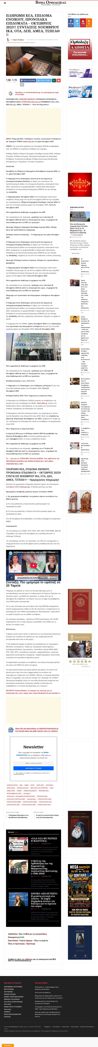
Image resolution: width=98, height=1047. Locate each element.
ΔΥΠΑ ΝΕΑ (49, 785)
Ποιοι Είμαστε (56, 1026)
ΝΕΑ (27, 934)
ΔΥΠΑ (32, 785)
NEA (21, 785)
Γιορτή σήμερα (25, 940)
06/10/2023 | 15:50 (32, 39)
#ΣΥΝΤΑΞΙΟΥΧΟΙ (12, 785)
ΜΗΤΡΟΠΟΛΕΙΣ (9, 989)
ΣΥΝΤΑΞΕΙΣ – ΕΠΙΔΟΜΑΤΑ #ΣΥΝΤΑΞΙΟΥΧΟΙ (21, 796)
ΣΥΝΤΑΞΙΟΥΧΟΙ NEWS (14, 802)
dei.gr (13, 105)
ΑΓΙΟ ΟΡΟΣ (7, 1004)
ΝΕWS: (8, 139)
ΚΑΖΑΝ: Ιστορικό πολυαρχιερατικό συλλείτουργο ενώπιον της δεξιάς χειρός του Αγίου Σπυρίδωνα (87, 411)
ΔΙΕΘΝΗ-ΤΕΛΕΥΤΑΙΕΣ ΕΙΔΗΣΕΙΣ (13, 997)
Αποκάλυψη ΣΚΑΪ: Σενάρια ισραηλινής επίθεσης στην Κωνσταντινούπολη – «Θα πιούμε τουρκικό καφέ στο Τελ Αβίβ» (88, 359)
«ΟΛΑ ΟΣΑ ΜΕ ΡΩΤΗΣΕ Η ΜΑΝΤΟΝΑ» (44, 839)
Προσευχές (7, 1009)
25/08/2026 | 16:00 (46, 909)
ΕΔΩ (22, 937)
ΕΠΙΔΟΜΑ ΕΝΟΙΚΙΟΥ (27, 99)
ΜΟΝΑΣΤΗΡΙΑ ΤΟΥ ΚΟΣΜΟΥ (13, 1007)
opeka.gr (27, 141)
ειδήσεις (29, 959)
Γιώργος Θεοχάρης (18, 39)
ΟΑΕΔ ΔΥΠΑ (11, 790)
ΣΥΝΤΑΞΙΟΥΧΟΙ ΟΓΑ (44, 804)
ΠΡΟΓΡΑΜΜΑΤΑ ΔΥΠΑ (14, 793)
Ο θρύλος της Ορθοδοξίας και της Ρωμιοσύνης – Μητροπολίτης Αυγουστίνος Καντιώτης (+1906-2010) (44, 867)
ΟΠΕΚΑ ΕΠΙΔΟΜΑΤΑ (30, 790)
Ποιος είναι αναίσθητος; (43, 992)
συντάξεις (27, 793)
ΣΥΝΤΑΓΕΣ (7, 1017)
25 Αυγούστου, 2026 (76, 237)
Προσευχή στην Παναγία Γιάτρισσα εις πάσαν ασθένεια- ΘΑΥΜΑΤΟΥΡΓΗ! (87, 465)
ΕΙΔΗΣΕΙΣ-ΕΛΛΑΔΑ (29, 42)
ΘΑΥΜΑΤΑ (7, 1012)
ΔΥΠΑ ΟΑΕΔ (11, 788)
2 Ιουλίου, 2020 (86, 474)
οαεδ (51, 788)
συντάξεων (10, 487)
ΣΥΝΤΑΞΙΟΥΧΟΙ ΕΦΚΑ (30, 802)
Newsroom (36, 843)
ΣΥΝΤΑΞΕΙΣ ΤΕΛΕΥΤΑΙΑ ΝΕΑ (16, 799)
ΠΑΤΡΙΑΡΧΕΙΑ (8, 992)
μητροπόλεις (41, 934)
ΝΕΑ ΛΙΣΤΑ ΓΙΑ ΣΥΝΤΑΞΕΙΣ (39, 788)
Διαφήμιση (47, 1026)
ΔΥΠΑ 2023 (40, 785)
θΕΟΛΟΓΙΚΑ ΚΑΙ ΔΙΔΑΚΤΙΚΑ (12, 1014)
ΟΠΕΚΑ (19, 790)
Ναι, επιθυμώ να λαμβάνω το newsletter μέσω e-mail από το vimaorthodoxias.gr (31, 773)
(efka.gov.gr (24, 487)
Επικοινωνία (65, 1026)
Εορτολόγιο (13, 940)
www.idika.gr (42, 403)
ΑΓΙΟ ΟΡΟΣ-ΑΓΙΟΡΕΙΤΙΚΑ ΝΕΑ (13, 1002)
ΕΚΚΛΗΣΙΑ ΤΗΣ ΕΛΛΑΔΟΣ (12, 999)
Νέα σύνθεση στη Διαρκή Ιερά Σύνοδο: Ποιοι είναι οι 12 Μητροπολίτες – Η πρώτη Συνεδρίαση (79, 228)
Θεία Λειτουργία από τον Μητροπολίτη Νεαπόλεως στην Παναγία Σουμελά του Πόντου (47, 1014)
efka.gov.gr (35, 102)
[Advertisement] (33, 121)
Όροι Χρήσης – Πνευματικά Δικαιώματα (82, 1026)
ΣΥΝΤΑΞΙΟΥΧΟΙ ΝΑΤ (13, 804)
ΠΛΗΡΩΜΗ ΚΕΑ (44, 790)
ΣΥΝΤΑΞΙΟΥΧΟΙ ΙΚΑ (45, 802)
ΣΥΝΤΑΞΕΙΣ (25, 102)
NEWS (26, 785)
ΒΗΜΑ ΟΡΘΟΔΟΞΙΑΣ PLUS (15, 42)
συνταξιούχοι (31, 799)
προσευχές (20, 944)
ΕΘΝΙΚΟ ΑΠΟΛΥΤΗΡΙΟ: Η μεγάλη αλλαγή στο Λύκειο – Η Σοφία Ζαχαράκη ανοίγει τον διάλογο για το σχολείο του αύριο (44, 900)
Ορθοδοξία (12, 934)
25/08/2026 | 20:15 (46, 843)
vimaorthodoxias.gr (13, 1026)
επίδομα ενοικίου (23, 788)
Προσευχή (30, 944)
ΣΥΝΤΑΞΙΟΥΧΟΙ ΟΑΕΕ (29, 804)
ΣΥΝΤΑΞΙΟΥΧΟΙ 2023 (44, 799)
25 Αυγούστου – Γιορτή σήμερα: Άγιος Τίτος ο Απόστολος (85, 265)
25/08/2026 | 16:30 (46, 876)
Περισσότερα (75, 253)
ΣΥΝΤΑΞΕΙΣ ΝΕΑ (42, 796)
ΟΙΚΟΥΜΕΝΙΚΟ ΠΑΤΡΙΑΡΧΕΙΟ (13, 987)
